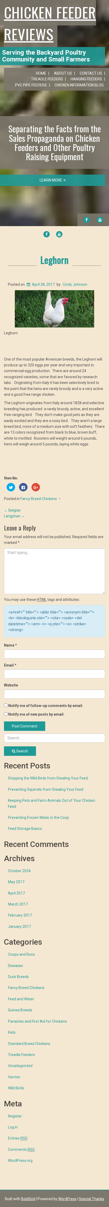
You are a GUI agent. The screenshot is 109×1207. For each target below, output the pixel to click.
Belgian (12, 510)
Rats (12, 1032)
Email (10, 665)
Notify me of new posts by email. (36, 714)
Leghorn (54, 260)
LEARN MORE (51, 180)
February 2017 (20, 915)
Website (11, 685)
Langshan (14, 516)
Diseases (15, 966)
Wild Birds (16, 1088)
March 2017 (18, 904)
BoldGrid (28, 1199)
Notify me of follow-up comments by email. (45, 706)
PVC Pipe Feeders (31, 85)
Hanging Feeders (86, 79)
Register (15, 1116)
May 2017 (16, 882)
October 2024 (19, 871)
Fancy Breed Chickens (38, 499)
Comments (21, 1149)
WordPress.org (20, 1160)
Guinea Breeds (20, 1010)
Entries (18, 1138)
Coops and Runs (21, 954)
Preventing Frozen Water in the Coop (38, 817)
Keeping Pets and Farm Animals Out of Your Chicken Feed (51, 803)
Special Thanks (91, 1199)
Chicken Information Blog (79, 85)
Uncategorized (20, 1066)
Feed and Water (21, 999)
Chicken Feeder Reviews (50, 23)
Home (41, 73)
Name (10, 645)
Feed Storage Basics (25, 828)
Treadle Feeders (47, 79)
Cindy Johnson (75, 284)
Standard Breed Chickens (29, 1044)
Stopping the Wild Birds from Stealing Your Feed (48, 778)
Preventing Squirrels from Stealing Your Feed (45, 789)
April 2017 (16, 893)
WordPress (67, 1199)
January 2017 (19, 926)
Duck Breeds (18, 977)
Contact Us (91, 73)
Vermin (14, 1077)
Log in (13, 1127)
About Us (63, 73)
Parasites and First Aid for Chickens (37, 1021)
